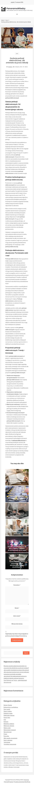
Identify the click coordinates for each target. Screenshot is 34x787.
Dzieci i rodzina (8, 711)
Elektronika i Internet (9, 715)
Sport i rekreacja (8, 740)
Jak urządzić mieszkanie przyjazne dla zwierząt (16, 670)
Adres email (17, 616)
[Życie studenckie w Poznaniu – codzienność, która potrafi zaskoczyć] (17, 527)
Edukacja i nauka (8, 713)
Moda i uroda (7, 728)
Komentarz (17, 585)
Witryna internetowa (17, 624)
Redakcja (10, 66)
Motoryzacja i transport (10, 730)
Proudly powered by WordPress (22, 781)
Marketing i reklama (9, 723)
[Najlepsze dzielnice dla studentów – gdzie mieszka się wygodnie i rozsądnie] (17, 511)
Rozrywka (6, 736)
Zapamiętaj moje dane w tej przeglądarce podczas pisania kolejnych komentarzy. (16, 635)
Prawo (5, 734)
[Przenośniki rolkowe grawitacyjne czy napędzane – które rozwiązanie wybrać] (17, 494)
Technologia (7, 742)
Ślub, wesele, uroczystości (10, 738)
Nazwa (17, 608)
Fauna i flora (7, 717)
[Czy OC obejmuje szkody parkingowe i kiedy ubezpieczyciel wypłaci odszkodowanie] (17, 561)
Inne (7, 20)
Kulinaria (6, 721)
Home (2, 20)
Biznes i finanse (8, 705)
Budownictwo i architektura (11, 707)
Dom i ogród (7, 709)
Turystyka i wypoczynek (10, 744)
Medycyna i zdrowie (9, 725)
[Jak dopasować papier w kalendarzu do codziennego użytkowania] (17, 477)
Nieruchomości (7, 732)
